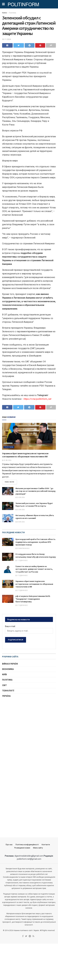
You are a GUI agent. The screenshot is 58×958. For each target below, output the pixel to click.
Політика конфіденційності (27, 845)
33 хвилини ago (23, 548)
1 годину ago (22, 560)
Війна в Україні (10, 664)
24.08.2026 (21, 522)
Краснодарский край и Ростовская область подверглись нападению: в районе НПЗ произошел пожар (35, 542)
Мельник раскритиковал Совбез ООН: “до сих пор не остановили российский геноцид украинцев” (35, 491)
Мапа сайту (38, 848)
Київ (4, 674)
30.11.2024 (6, 39)
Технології (8, 691)
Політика (12, 13)
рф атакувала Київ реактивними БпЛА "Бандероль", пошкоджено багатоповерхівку (32, 599)
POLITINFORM (23, 4)
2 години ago (22, 590)
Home (4, 13)
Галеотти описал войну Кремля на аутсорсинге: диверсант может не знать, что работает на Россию (34, 569)
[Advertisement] (29, 732)
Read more (9, 482)
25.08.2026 (7, 460)
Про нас (9, 845)
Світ (4, 685)
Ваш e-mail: (10, 626)
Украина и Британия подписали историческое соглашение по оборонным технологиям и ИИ (34, 584)
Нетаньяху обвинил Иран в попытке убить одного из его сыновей (34, 516)
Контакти (46, 845)
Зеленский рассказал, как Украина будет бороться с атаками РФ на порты (34, 504)
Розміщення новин (22, 848)
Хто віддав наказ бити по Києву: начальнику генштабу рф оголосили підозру (35, 555)
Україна (6, 696)
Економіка (8, 669)
